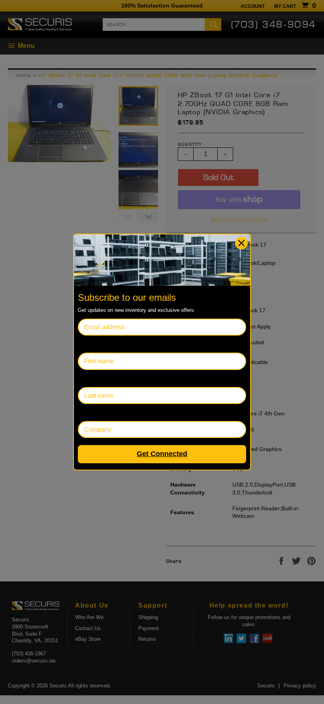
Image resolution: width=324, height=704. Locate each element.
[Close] (241, 243)
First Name (93, 344)
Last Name (93, 378)
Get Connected (162, 454)
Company (91, 412)
